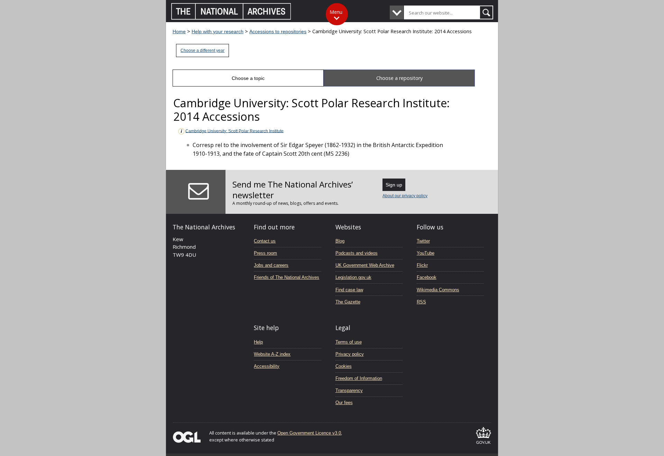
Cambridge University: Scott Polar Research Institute (234, 130)
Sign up (394, 185)
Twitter (423, 241)
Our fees (344, 402)
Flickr (422, 265)
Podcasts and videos (356, 253)
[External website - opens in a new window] (483, 445)
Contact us (265, 241)
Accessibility (266, 366)
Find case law (349, 289)
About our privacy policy (404, 195)
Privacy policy (349, 354)
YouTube (425, 253)
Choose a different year (202, 50)
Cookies (343, 366)
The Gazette (347, 301)
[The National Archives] (231, 18)
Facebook (426, 277)
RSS (421, 301)
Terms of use (348, 342)
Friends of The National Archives (286, 277)
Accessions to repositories (277, 31)
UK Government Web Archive (364, 265)
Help (258, 342)
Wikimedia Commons (438, 289)
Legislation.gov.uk (353, 277)
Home (179, 31)
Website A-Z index (272, 354)
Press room (265, 253)
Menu (336, 12)
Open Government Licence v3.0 (309, 433)
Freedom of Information (358, 378)
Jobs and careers (271, 265)
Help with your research (217, 31)
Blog (339, 241)
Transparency (349, 390)
